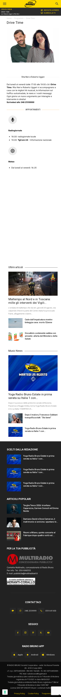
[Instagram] (25, 632)
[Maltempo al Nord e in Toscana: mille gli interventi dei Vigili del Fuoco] (33, 284)
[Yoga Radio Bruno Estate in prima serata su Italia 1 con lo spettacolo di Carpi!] (33, 373)
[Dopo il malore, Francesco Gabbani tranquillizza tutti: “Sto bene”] (15, 418)
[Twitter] (41, 633)
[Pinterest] (33, 633)
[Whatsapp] (20, 611)
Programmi (18, 18)
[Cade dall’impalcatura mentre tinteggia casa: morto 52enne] (15, 323)
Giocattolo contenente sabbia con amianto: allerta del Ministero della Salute (41, 336)
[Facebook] (18, 633)
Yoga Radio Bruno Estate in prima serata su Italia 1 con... (30, 396)
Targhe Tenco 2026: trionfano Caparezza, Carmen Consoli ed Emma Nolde (40, 508)
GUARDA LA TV (50, 13)
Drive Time (5, 12)
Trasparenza (47, 693)
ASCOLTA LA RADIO (51, 10)
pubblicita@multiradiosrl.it (26, 573)
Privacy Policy (19, 693)
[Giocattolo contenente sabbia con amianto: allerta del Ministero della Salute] (15, 337)
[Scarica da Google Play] (27, 655)
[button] (57, 4)
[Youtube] (48, 633)
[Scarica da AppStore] (14, 655)
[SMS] (13, 611)
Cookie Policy (33, 693)
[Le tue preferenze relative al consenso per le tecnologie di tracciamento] (5, 692)
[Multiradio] (30, 564)
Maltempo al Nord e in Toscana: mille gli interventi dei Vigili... (29, 301)
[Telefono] (41, 611)
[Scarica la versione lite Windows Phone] (43, 655)
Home (9, 18)
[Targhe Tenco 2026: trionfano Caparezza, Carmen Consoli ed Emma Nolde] (14, 509)
